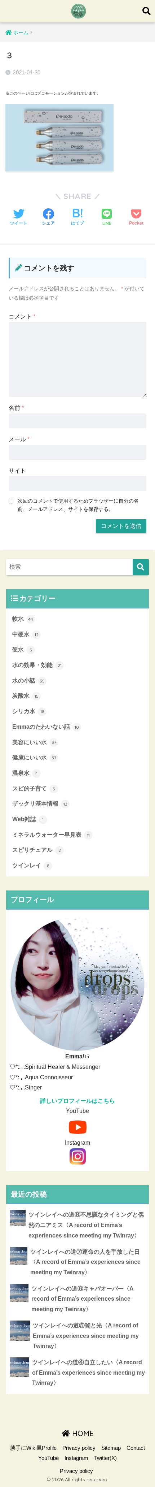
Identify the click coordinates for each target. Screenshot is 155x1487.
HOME (82, 1433)
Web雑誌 (28, 819)
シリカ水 (28, 711)
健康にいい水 (34, 757)
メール (19, 439)
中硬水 (25, 634)
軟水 (22, 619)
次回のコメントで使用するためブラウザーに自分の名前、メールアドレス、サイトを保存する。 (78, 505)
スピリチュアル (36, 850)
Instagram (76, 1458)
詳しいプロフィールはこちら (77, 1101)
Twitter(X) (105, 1458)
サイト (17, 471)
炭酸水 (25, 696)
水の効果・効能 (37, 665)
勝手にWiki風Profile (33, 1448)
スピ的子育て (33, 788)
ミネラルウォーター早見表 (51, 835)
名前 (16, 408)
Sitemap (111, 1448)
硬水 (22, 649)
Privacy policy (79, 1448)
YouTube (48, 1458)
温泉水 (25, 773)
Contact (136, 1448)
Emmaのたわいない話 (45, 727)
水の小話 (28, 680)
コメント (22, 316)
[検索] (141, 567)
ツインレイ (30, 865)
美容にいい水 (34, 742)
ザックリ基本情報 (39, 804)
